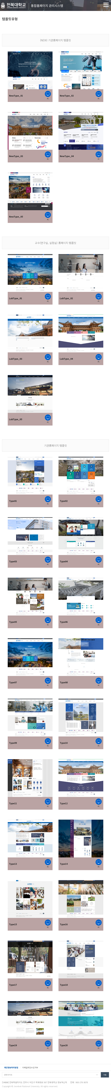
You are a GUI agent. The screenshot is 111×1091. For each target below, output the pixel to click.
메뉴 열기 (106, 5)
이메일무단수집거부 (30, 1067)
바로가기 (48, 298)
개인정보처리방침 (11, 1067)
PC (48, 95)
